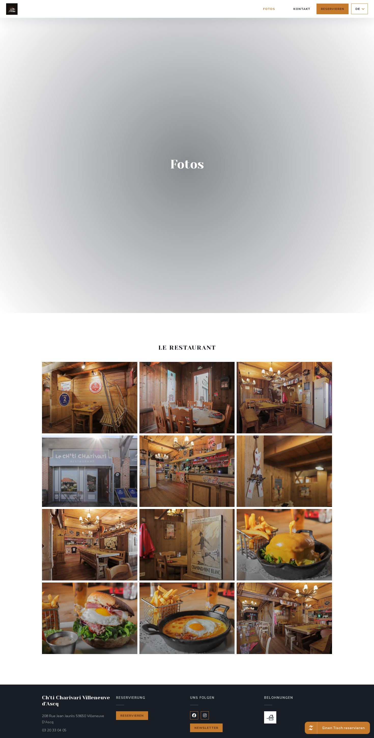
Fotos (269, 9)
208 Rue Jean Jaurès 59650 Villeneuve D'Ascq (73, 719)
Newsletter (206, 728)
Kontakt (302, 9)
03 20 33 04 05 (54, 730)
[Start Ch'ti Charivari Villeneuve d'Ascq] (12, 9)
